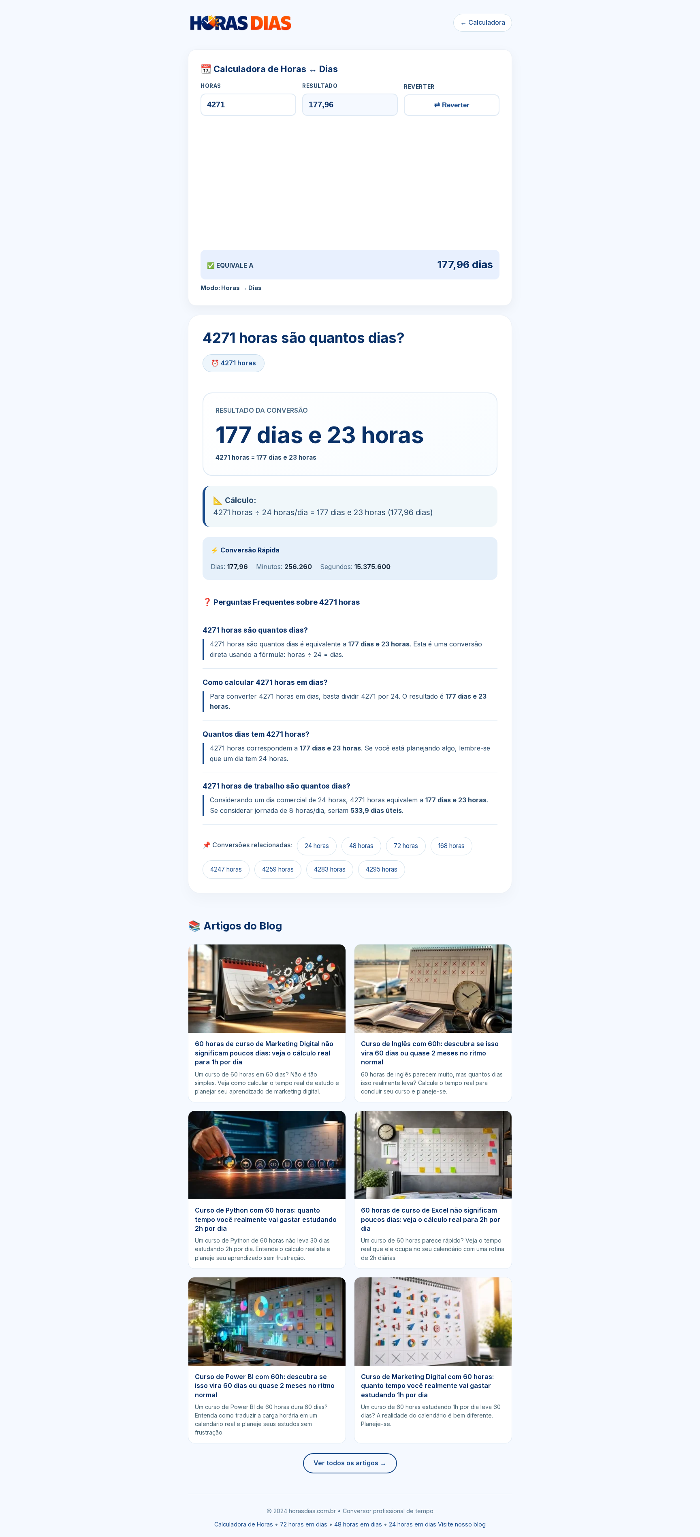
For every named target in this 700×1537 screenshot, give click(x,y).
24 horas (317, 846)
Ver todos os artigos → (350, 1463)
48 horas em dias (358, 1524)
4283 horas (330, 869)
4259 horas (278, 869)
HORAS (211, 86)
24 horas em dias (412, 1524)
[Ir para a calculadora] (240, 22)
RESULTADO (319, 86)
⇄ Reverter (452, 105)
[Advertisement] (350, 182)
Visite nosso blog (462, 1524)
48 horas (361, 846)
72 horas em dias (303, 1524)
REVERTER (419, 86)
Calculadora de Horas (243, 1524)
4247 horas (226, 869)
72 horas (406, 846)
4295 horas (381, 869)
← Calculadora (482, 22)
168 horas (451, 846)
